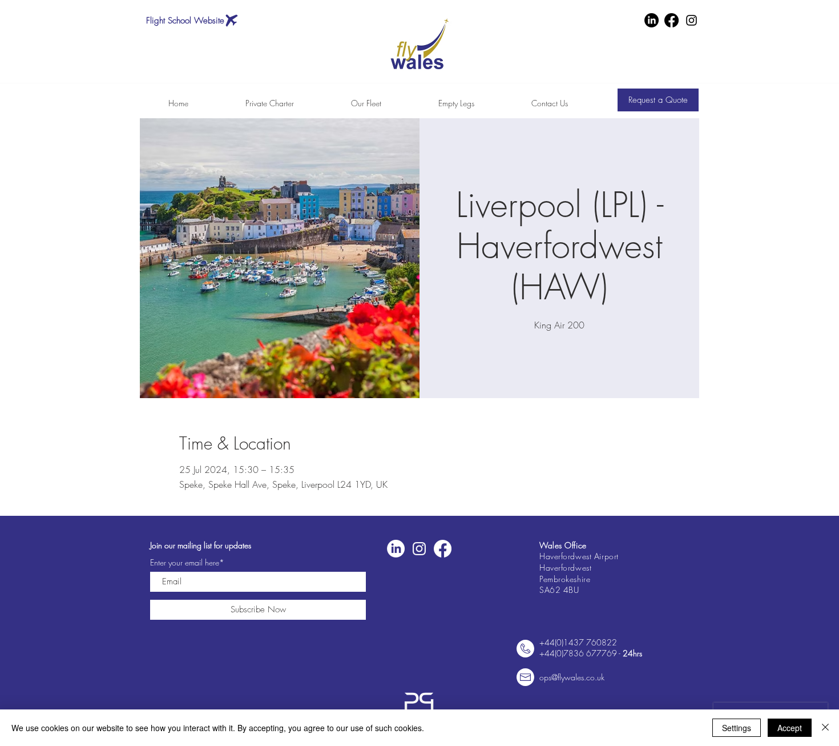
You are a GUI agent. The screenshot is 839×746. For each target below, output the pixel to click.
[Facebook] (671, 20)
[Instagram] (691, 20)
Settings (736, 727)
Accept (789, 727)
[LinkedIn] (651, 20)
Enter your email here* (187, 563)
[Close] (825, 728)
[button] (658, 100)
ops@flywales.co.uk (571, 677)
